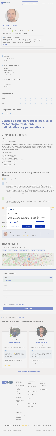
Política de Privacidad (13, 222)
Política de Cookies (40, 221)
